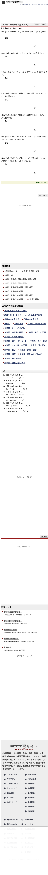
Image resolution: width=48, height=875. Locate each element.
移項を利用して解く (12, 315)
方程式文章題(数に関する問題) (15, 283)
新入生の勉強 (12, 824)
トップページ (12, 774)
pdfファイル (43, 195)
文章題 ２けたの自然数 (14, 328)
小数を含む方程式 (11, 319)
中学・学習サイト (14, 2)
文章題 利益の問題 (12, 358)
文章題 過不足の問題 (13, 332)
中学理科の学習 (10, 630)
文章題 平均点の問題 (36, 332)
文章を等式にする (10, 271)
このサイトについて (14, 784)
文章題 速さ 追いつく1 (15, 341)
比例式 (7, 324)
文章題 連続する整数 (36, 324)
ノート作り (29, 824)
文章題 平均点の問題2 (14, 337)
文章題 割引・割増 (28, 350)
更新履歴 (10, 793)
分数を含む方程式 (30, 319)
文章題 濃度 (10, 354)
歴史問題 (31, 784)
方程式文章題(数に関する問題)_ (20, 279)
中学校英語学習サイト (13, 612)
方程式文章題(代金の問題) (14, 299)
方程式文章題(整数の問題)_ (18, 287)
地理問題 (31, 788)
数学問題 (31, 802)
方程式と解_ (30, 271)
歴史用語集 (32, 774)
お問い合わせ (12, 802)
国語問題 (31, 811)
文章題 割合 (10, 350)
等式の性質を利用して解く (15, 311)
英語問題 (31, 797)
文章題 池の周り (38, 345)
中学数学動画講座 (11, 639)
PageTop (44, 536)
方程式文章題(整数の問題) (14, 291)
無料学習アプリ (13, 820)
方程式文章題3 (33, 299)
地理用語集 (32, 779)
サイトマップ (12, 788)
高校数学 (7, 647)
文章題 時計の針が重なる (31, 354)
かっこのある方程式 (33, 315)
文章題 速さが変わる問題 (15, 345)
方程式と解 (8, 275)
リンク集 (10, 797)
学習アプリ (11, 779)
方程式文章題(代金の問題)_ (18, 295)
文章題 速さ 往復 (38, 341)
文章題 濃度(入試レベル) (15, 363)
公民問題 (31, 793)
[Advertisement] (24, 232)
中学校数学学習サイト (13, 621)
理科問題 (31, 807)
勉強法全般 (29, 820)
